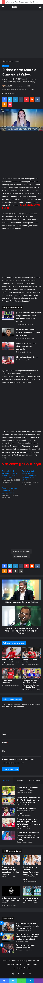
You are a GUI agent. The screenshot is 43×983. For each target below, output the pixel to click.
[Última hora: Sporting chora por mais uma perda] (11, 891)
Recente (19, 780)
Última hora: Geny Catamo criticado (30, 899)
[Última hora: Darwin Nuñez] (8, 360)
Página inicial (8, 61)
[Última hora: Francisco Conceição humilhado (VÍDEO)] (8, 811)
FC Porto (27, 964)
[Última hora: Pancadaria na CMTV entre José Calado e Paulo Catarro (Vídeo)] (8, 801)
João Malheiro (21, 556)
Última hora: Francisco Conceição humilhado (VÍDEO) (26, 810)
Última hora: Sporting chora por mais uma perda (11, 900)
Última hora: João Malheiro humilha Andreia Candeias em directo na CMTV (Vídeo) (29, 475)
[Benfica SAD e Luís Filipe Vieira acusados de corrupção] (8, 346)
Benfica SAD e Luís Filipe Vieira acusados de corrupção (26, 346)
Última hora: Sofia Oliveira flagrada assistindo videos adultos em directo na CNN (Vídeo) (28, 836)
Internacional (17, 968)
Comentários (34, 780)
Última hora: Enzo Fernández (29, 661)
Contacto (27, 968)
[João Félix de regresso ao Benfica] (11, 652)
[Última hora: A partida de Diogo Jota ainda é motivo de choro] (11, 860)
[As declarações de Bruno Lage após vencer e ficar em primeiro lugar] (8, 332)
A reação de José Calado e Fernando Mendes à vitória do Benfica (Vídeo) (30, 684)
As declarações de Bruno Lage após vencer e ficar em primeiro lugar (28, 332)
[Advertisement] (21, 35)
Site (3, 751)
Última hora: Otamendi (7, 682)
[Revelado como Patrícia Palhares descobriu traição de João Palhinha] (8, 926)
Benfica (17, 61)
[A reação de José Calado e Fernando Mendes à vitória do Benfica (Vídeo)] (31, 673)
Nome (4, 734)
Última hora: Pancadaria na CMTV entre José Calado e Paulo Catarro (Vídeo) (28, 800)
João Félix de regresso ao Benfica (10, 661)
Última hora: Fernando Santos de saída (25, 946)
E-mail (5, 742)
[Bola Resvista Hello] (15, 7)
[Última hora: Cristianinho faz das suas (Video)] (8, 790)
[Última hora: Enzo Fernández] (31, 652)
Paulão (7, 86)
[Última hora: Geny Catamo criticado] (32, 891)
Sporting (19, 964)
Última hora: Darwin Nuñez (27, 357)
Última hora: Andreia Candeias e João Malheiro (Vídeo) (9, 490)
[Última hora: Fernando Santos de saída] (8, 948)
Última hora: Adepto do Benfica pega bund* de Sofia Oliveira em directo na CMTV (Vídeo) (28, 823)
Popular (6, 780)
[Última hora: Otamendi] (11, 673)
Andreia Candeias (22, 551)
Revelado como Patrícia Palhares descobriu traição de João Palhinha (27, 925)
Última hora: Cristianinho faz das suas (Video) (27, 788)
